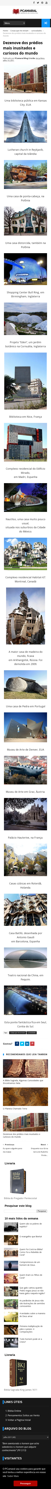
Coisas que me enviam (19, 30)
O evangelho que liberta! (31, 1236)
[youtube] (46, 2)
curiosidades (36, 30)
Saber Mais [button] (13, 1476)
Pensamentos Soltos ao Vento (24, 1415)
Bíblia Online (14, 1410)
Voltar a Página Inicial (19, 1420)
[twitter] (38, 2)
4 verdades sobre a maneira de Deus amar (32, 1315)
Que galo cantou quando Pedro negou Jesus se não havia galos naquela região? (32, 1290)
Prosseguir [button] (25, 1483)
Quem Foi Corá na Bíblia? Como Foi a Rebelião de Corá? (31, 1252)
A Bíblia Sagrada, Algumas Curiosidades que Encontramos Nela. (23, 1081)
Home (5, 30)
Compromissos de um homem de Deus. (30, 1263)
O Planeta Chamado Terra (15, 1108)
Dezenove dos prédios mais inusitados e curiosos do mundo (21, 1135)
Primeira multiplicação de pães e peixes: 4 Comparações (31, 1329)
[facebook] (34, 2)
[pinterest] (42, 2)
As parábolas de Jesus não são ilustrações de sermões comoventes (32, 1303)
